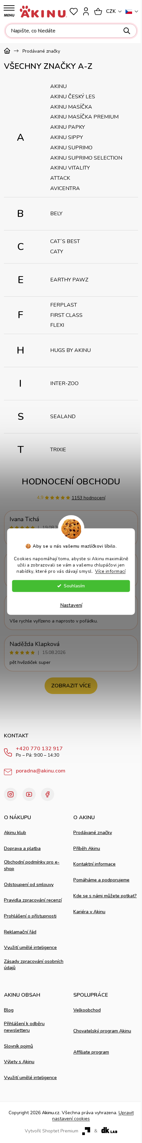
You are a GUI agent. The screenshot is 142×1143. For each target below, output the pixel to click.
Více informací (110, 571)
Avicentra (65, 188)
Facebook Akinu (47, 794)
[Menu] (9, 11)
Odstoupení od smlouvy (28, 884)
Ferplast (63, 305)
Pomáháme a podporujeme (101, 880)
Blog (9, 1010)
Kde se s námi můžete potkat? (105, 896)
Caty (56, 251)
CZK (111, 11)
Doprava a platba (22, 848)
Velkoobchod (87, 1010)
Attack (60, 178)
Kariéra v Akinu (89, 912)
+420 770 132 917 (39, 748)
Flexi (57, 325)
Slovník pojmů (18, 1046)
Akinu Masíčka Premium (84, 117)
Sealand (63, 416)
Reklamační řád (20, 932)
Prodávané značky (92, 832)
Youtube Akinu (29, 794)
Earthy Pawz (69, 279)
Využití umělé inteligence (30, 947)
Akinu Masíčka (71, 107)
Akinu (58, 86)
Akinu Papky (67, 127)
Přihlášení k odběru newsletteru (24, 1026)
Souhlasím (74, 585)
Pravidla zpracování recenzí (33, 900)
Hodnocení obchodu (71, 481)
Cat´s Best (65, 241)
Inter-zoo (64, 383)
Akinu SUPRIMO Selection (86, 158)
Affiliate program (91, 1052)
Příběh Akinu (86, 848)
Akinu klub (15, 832)
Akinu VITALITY (70, 168)
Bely (56, 213)
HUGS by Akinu (70, 350)
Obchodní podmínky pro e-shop (31, 865)
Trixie (58, 449)
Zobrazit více (71, 685)
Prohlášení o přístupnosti (30, 916)
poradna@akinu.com (40, 770)
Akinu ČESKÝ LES (72, 96)
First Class (66, 315)
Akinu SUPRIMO (71, 147)
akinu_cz (10, 794)
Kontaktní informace (94, 864)
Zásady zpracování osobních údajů (33, 964)
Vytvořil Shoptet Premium (51, 1131)
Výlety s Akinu (19, 1062)
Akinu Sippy (66, 137)
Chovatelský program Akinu (102, 1031)
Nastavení (71, 605)
